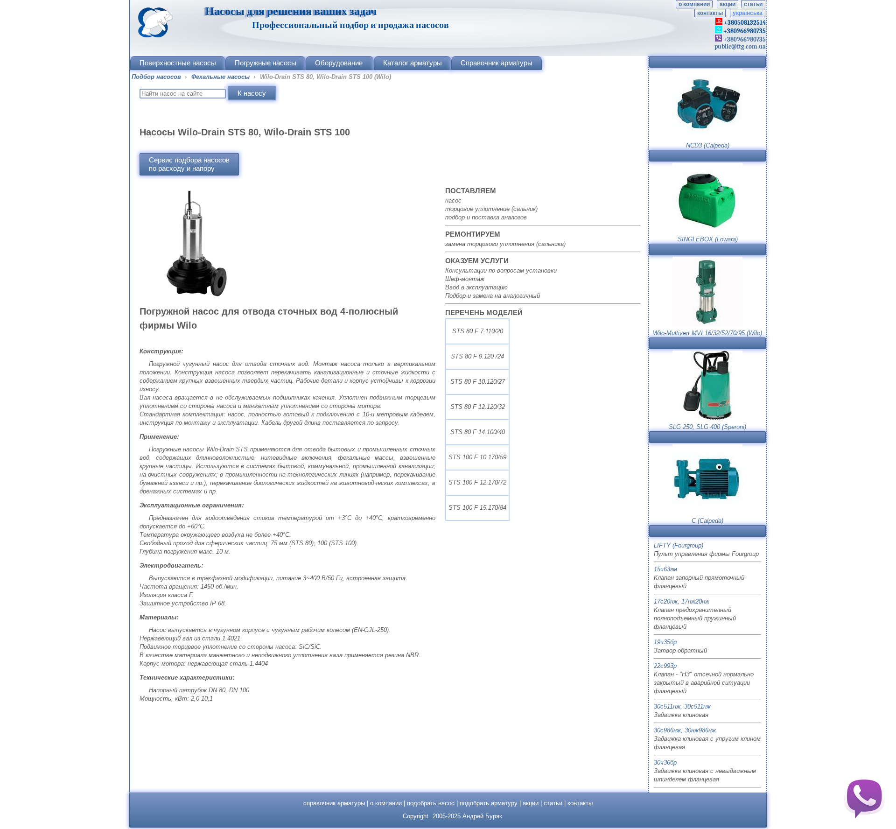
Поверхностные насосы (178, 63)
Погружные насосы (265, 63)
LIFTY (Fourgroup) (678, 545)
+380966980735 (744, 39)
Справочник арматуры (496, 63)
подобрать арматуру (489, 803)
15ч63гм (665, 569)
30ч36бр (665, 762)
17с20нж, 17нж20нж (681, 601)
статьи (753, 4)
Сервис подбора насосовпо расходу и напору (189, 164)
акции (727, 4)
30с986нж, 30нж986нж (685, 730)
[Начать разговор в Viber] (864, 797)
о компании (694, 4)
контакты (710, 13)
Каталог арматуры (412, 63)
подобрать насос (431, 803)
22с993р (665, 665)
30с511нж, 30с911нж (682, 706)
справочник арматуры (334, 803)
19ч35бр (665, 642)
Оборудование (339, 63)
